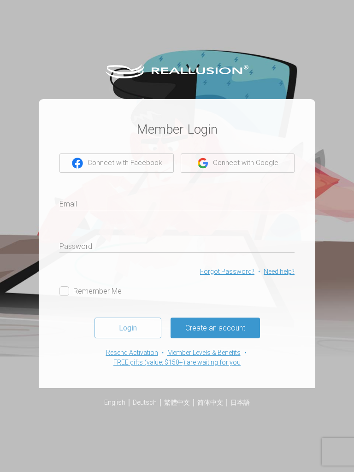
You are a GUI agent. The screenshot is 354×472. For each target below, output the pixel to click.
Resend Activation (132, 352)
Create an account (215, 328)
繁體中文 (177, 402)
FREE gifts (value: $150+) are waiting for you (177, 362)
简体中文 (210, 402)
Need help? (279, 271)
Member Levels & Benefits (204, 352)
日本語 (240, 402)
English (114, 402)
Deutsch (145, 402)
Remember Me (97, 291)
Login (128, 328)
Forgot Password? (227, 271)
